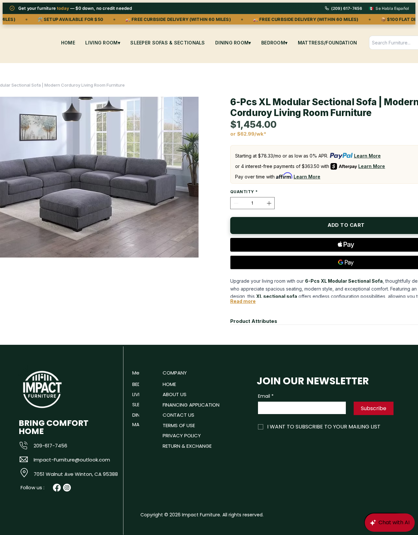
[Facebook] (57, 488)
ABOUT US (174, 394)
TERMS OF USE (179, 425)
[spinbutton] (252, 203)
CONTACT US (178, 414)
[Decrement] (235, 203)
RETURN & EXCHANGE (187, 446)
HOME (169, 384)
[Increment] (269, 203)
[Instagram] (67, 488)
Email (266, 396)
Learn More (367, 156)
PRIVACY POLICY (182, 435)
